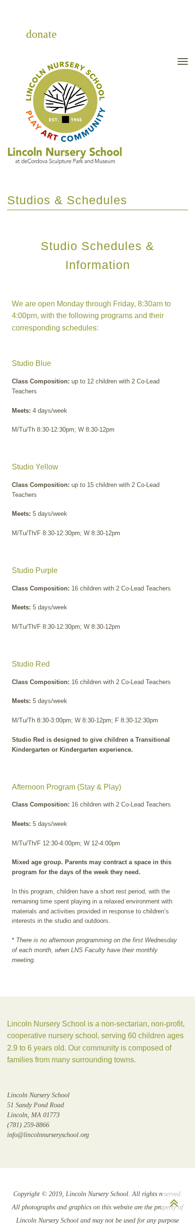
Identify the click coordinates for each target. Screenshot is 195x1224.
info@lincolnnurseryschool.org (48, 1134)
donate (41, 34)
